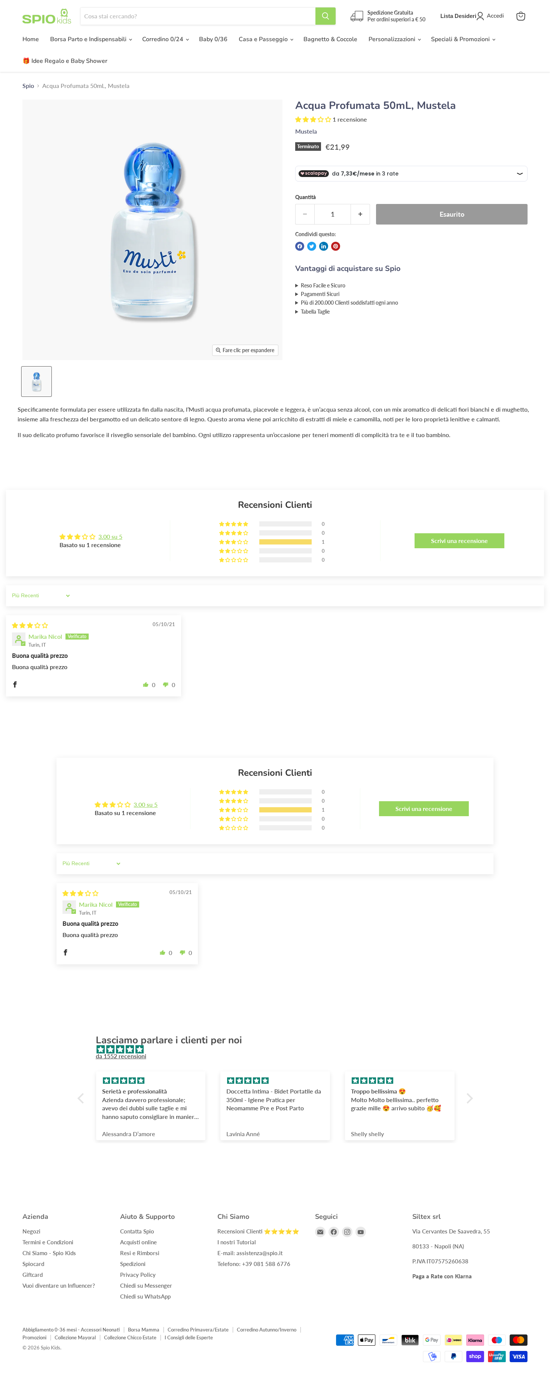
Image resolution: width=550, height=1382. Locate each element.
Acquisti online (138, 1242)
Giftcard (32, 1274)
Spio (28, 85)
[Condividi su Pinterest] (335, 246)
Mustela (306, 131)
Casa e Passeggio (264, 39)
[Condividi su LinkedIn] (323, 246)
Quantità (305, 197)
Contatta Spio (137, 1231)
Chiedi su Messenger (146, 1285)
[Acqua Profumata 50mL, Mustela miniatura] (36, 381)
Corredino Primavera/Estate (198, 1330)
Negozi (31, 1231)
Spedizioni (133, 1263)
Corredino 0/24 (163, 39)
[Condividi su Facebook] (299, 246)
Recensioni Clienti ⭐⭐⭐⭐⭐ (258, 1231)
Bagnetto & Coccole (330, 39)
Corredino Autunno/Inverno (266, 1330)
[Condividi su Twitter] (311, 246)
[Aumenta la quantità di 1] (360, 214)
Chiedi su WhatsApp (145, 1296)
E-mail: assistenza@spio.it (249, 1253)
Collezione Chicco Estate (130, 1337)
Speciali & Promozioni (461, 39)
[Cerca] (325, 16)
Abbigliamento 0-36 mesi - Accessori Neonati (71, 1330)
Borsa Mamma (143, 1330)
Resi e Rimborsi (139, 1253)
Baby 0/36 (213, 39)
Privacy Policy (138, 1274)
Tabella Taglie (315, 311)
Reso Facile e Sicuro (323, 285)
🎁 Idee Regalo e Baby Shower (64, 61)
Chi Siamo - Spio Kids (49, 1253)
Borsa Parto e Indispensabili (89, 39)
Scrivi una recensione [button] (459, 540)
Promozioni (34, 1337)
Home (30, 39)
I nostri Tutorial (236, 1242)
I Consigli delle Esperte (189, 1337)
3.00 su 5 (110, 536)
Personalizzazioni (393, 39)
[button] (314, 119)
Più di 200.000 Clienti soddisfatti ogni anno (349, 302)
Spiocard (33, 1263)
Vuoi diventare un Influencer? (58, 1285)
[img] (30, 625)
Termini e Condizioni (47, 1242)
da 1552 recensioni (121, 1055)
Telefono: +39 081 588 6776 (253, 1263)
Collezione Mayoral (75, 1337)
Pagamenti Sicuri (320, 294)
